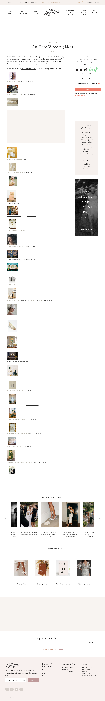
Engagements (87, 151)
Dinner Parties (87, 169)
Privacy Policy (19, 697)
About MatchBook (86, 669)
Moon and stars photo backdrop (20, 475)
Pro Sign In (89, 2)
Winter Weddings (86, 142)
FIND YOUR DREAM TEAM (87, 224)
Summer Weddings (87, 147)
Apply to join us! (80, 95)
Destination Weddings (86, 154)
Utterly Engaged (48, 300)
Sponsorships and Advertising (89, 675)
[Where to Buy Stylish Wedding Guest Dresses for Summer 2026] (84, 514)
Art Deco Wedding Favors (13, 259)
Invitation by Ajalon (29, 94)
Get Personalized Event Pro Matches (70, 12)
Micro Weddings (87, 137)
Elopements (86, 135)
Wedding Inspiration (87, 140)
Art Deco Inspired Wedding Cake (15, 349)
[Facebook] (82, 2)
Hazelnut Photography (32, 272)
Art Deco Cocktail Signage (14, 216)
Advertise (18, 2)
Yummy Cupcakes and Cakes (28, 81)
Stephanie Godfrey (29, 446)
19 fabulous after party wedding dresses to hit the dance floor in (63, 534)
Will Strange (31, 246)
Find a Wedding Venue (47, 670)
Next (98, 518)
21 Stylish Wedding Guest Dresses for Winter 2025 (21, 533)
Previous (7, 518)
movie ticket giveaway (24, 59)
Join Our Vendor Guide (30, 2)
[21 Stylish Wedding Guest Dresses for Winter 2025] (21, 514)
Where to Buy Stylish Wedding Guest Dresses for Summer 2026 (84, 534)
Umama (26, 230)
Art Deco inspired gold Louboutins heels (17, 361)
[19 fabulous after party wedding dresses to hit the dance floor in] (63, 514)
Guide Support (65, 669)
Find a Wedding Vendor (47, 672)
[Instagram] (75, 2)
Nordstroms (23, 333)
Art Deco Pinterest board (28, 68)
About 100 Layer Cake (87, 667)
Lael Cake (38, 300)
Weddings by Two (31, 216)
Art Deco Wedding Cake (13, 203)
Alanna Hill (32, 187)
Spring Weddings (87, 144)
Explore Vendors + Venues (84, 12)
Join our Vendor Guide (67, 667)
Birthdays (87, 164)
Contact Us (84, 671)
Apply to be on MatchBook (68, 671)
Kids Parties (86, 166)
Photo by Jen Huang (25, 300)
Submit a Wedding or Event (88, 673)
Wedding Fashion (52, 42)
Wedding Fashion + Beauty (48, 676)
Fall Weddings (87, 149)
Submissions (8, 2)
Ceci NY (26, 159)
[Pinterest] (79, 2)
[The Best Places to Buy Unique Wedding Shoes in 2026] (42, 514)
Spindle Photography (35, 433)
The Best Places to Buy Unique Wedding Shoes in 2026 (42, 534)
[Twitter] (16, 689)
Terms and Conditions (27, 697)
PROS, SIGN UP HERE (87, 229)
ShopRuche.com (29, 107)
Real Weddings (86, 132)
